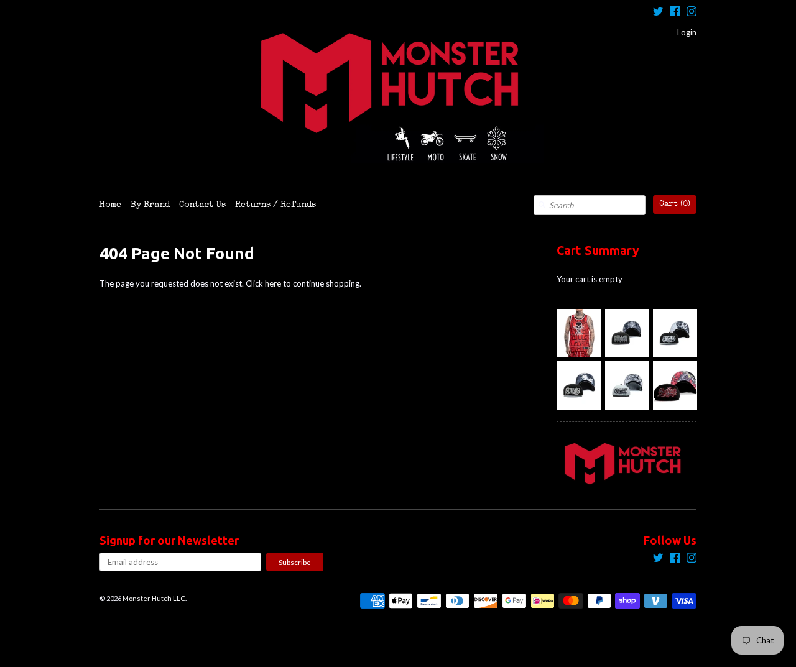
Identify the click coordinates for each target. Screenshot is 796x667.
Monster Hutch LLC (154, 598)
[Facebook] (675, 12)
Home (110, 205)
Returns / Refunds (275, 205)
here (273, 283)
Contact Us (202, 205)
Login (686, 32)
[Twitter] (658, 12)
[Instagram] (691, 12)
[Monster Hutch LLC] (398, 97)
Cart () (674, 204)
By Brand (150, 205)
